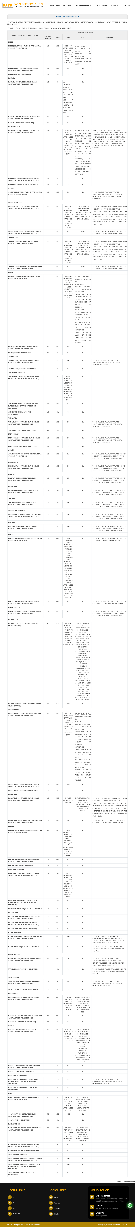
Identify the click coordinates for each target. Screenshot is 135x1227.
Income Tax (16, 1214)
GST (13, 1208)
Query (97, 5)
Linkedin (56, 1214)
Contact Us (125, 5)
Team (58, 5)
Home (51, 5)
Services (66, 5)
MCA (14, 1202)
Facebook (56, 1203)
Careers (105, 5)
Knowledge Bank (83, 5)
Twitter (55, 1197)
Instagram (56, 1208)
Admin (114, 5)
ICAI (13, 1197)
